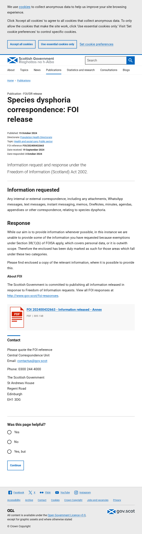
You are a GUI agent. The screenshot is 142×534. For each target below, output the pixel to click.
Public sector (46, 141)
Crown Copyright (73, 500)
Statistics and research (81, 70)
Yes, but (20, 452)
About (11, 70)
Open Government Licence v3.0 (67, 515)
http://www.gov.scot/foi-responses (32, 296)
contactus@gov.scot (32, 361)
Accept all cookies (21, 44)
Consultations (108, 70)
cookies (24, 7)
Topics (24, 70)
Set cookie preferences (96, 44)
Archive (29, 500)
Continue (15, 465)
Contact (42, 500)
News (37, 70)
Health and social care (26, 141)
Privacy (117, 500)
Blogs (126, 70)
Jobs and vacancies (97, 500)
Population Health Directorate (36, 137)
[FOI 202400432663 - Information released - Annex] (17, 317)
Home (10, 80)
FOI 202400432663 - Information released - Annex (64, 310)
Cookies (55, 500)
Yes (16, 432)
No (16, 442)
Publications (53, 70)
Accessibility (13, 500)
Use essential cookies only (57, 44)
